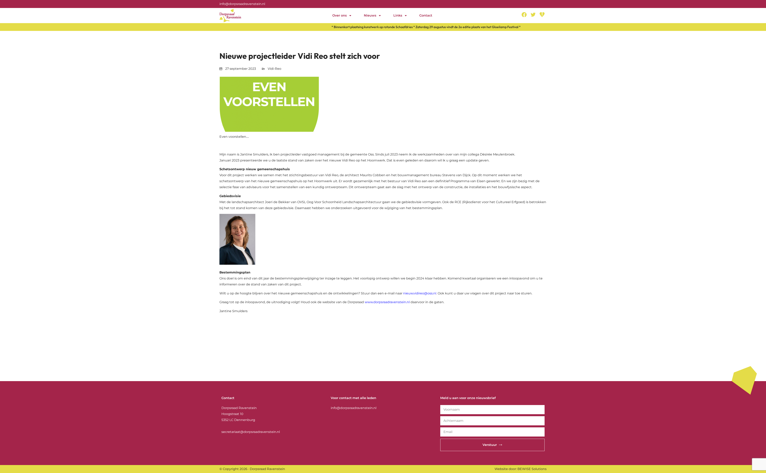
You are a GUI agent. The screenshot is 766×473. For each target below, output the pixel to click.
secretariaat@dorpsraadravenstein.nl (250, 432)
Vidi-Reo (274, 69)
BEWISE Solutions (532, 469)
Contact (425, 15)
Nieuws (370, 15)
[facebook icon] (524, 14)
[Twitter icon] (533, 14)
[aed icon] (542, 14)
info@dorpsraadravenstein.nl (242, 4)
